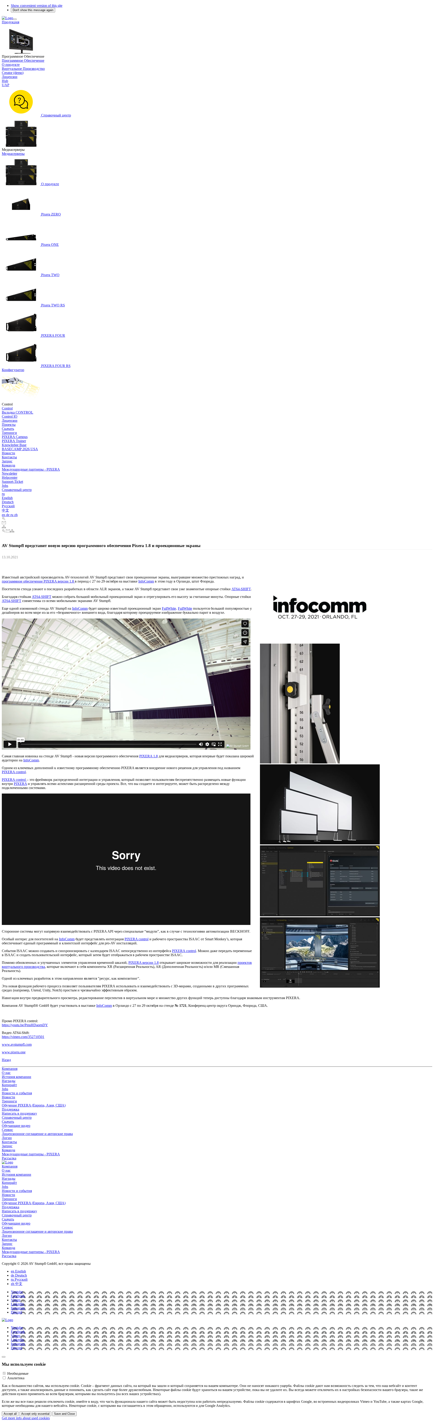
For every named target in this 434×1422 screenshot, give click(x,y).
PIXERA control (14, 772)
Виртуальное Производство (23, 69)
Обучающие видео (16, 1126)
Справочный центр (55, 115)
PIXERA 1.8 (148, 756)
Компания (9, 1069)
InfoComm (146, 581)
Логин (7, 1138)
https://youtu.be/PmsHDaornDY (25, 1025)
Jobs (5, 486)
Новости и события (17, 1093)
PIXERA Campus (15, 437)
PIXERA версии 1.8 (143, 963)
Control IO (9, 416)
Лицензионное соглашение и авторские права (37, 1134)
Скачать (8, 429)
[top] (3, 1357)
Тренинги (9, 433)
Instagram (18, 1308)
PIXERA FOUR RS (55, 366)
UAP (5, 85)
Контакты (9, 457)
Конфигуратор (13, 370)
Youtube (17, 1292)
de (8, 515)
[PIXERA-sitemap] (4, 527)
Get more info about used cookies (26, 1418)
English (7, 498)
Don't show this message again (33, 10)
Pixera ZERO (50, 214)
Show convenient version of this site (36, 5)
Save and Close (64, 1413)
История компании (16, 1077)
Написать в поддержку (19, 1113)
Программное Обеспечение (23, 60)
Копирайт (9, 1085)
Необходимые (17, 1373)
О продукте (11, 64)
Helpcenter (9, 477)
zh (16, 515)
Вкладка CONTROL (17, 412)
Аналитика (15, 1378)
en (4, 515)
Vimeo (15, 1300)
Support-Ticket (12, 481)
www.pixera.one (14, 1052)
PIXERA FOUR (52, 335)
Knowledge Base (14, 445)
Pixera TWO (49, 275)
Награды (8, 1081)
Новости (8, 453)
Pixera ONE (49, 244)
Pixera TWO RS (52, 305)
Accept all (10, 1413)
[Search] (4, 519)
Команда (8, 465)
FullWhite (169, 608)
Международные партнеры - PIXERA (31, 469)
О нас (6, 1073)
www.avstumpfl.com (17, 1044)
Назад (6, 1060)
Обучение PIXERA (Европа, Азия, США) (34, 1105)
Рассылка (9, 1158)
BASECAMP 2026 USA (20, 449)
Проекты (9, 425)
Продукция (10, 22)
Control (7, 408)
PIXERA (20, 784)
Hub (5, 81)
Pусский (8, 506)
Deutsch (8, 502)
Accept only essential (35, 1413)
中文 (5, 510)
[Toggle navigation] (15, 19)
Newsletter (9, 473)
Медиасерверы (13, 154)
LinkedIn (17, 1304)
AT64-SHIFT (241, 589)
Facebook (18, 1296)
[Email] (4, 523)
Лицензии (9, 77)
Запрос (7, 461)
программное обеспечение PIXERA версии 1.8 (38, 581)
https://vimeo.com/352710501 (23, 1037)
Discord (16, 1312)
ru (3, 494)
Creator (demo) (13, 73)
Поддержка (10, 1109)
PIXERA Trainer (14, 441)
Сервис (7, 1130)
